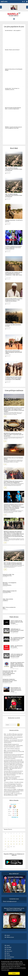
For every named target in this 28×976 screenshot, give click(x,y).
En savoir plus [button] (5, 970)
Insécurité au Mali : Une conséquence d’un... (8, 575)
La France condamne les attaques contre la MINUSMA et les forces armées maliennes (13, 247)
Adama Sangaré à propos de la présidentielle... (9, 591)
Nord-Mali (9, 172)
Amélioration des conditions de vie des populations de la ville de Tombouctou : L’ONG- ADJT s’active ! (13, 274)
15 (11, 841)
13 (5, 841)
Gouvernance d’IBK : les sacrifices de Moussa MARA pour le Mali (13, 794)
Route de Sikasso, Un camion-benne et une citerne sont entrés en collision (15, 689)
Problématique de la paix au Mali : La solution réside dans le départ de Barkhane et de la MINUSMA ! (13, 378)
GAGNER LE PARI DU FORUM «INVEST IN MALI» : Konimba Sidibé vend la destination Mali (13, 768)
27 (5, 846)
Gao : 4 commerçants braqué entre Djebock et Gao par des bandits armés (17, 639)
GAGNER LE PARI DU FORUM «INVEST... (12, 7)
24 (16, 844)
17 (16, 841)
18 (19, 841)
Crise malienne (10, 957)
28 (8, 846)
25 (19, 844)
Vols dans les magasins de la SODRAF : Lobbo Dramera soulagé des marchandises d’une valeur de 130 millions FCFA (17, 665)
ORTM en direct (10, 937)
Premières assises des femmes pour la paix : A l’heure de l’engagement (13, 482)
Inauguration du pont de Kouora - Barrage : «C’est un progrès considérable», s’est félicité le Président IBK (14, 778)
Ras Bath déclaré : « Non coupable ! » (13, 30)
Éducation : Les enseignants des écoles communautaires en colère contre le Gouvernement (13, 741)
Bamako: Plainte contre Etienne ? (12, 49)
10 (16, 838)
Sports (8, 953)
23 (13, 844)
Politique (8, 949)
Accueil (8, 935)
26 (22, 844)
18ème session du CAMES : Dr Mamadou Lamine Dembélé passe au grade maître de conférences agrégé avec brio (13, 791)
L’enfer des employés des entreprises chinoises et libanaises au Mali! (16, 655)
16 (13, 841)
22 (11, 844)
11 (19, 838)
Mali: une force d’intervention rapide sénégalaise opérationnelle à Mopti (13, 352)
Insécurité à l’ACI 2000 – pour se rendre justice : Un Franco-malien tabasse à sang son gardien (9, 672)
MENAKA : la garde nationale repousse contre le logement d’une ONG (13, 127)
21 (8, 844)
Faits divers (9, 951)
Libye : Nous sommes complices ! (8, 599)
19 (22, 841)
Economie (9, 5)
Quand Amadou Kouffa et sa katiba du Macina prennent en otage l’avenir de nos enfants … (13, 300)
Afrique (8, 955)
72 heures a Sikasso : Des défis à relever (13, 782)
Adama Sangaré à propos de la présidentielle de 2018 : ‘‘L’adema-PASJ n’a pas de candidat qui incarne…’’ (13, 746)
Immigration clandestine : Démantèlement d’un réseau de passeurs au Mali (10, 680)
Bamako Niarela (8, 829)
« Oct (5, 849)
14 (8, 841)
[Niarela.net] (14, 16)
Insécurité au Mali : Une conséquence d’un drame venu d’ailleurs (13, 737)
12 (22, 838)
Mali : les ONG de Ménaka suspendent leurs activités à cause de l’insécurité (13, 169)
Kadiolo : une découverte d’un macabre (16, 646)
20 (5, 844)
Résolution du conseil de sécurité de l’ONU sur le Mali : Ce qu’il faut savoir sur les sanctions (13, 434)
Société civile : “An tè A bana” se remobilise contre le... (12, 89)
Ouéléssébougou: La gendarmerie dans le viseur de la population (17, 630)
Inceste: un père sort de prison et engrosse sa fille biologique (16, 622)
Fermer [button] (14, 973)
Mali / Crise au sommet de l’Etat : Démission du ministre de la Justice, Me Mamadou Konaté (14, 751)
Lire (5, 416)
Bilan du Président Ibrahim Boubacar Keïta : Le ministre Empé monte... (13, 108)
